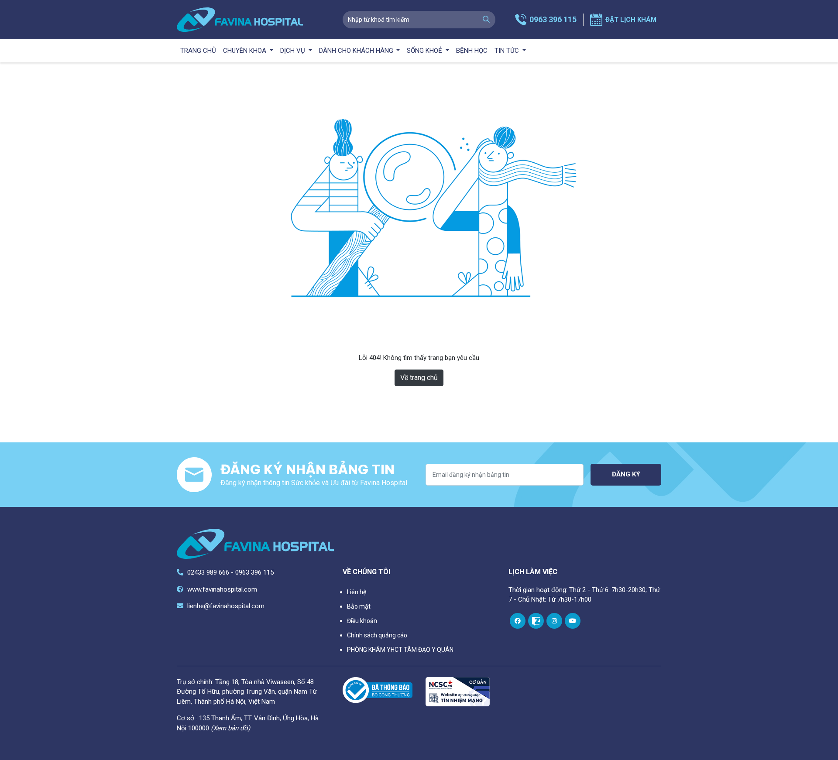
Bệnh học (472, 51)
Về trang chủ (419, 377)
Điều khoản (362, 620)
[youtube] (572, 621)
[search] (486, 19)
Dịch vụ (293, 51)
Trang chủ (198, 51)
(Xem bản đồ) (230, 728)
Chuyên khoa (245, 51)
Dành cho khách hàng (357, 51)
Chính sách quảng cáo (377, 635)
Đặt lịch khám (630, 20)
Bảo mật (359, 606)
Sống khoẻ (425, 51)
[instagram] (554, 621)
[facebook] (517, 621)
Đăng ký (626, 474)
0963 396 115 (553, 19)
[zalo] (536, 621)
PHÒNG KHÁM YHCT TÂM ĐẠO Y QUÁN (400, 649)
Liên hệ (356, 592)
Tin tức (508, 51)
